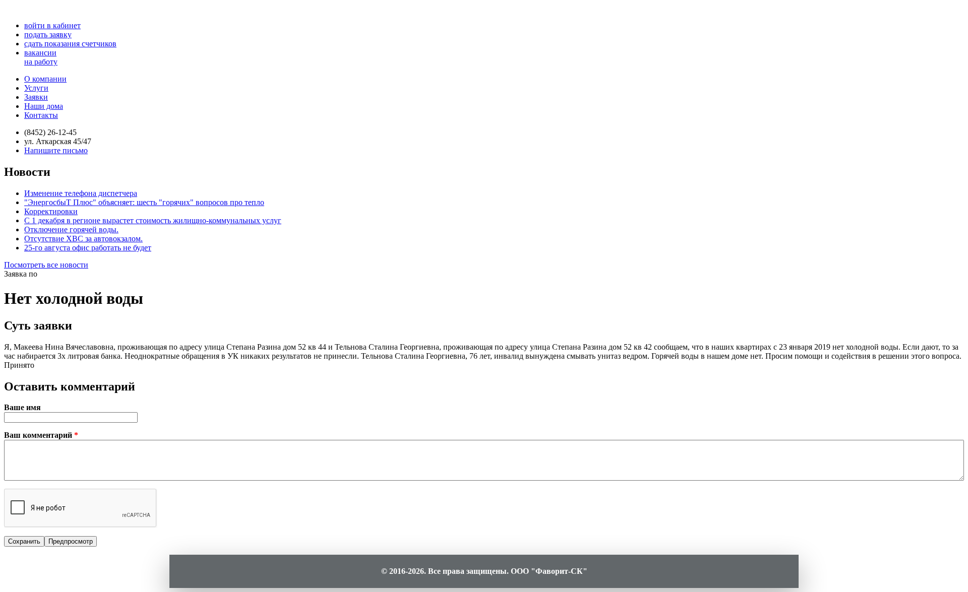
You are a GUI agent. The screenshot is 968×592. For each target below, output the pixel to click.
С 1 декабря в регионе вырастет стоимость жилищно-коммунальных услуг (152, 220)
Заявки (36, 97)
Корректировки (51, 211)
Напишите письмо (56, 150)
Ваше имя (22, 407)
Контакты (41, 115)
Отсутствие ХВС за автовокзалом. (83, 238)
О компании (45, 79)
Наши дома (43, 106)
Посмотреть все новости (46, 264)
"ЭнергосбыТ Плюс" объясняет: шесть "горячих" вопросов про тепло (144, 202)
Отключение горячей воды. (71, 229)
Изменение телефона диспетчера (80, 193)
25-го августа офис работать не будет (87, 247)
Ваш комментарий (41, 435)
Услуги (36, 88)
